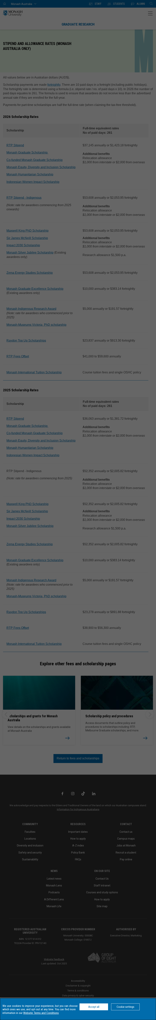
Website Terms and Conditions (41, 1013)
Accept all (93, 1007)
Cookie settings (125, 1007)
